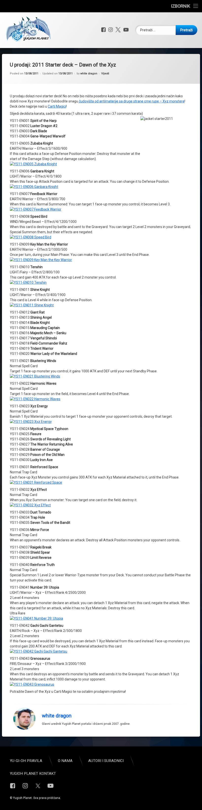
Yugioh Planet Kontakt (33, 773)
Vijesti (105, 73)
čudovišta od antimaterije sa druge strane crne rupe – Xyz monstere (131, 101)
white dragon (88, 73)
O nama (65, 761)
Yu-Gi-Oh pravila (26, 761)
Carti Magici (57, 106)
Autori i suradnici (106, 761)
